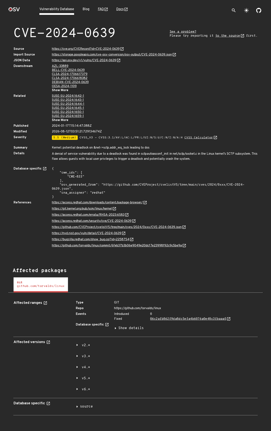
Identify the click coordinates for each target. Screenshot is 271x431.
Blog (86, 9)
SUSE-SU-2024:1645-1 (68, 108)
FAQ (101, 9)
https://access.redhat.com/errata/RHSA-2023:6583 (88, 215)
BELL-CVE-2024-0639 (68, 70)
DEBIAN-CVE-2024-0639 (70, 82)
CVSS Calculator (198, 137)
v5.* (86, 378)
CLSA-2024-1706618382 (69, 78)
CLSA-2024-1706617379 (69, 74)
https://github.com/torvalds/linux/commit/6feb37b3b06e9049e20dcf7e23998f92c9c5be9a (117, 246)
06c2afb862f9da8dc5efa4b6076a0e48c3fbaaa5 (188, 319)
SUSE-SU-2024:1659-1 (68, 116)
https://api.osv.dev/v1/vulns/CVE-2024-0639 (84, 60)
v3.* (86, 356)
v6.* (86, 389)
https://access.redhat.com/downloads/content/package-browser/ (97, 203)
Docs (120, 9)
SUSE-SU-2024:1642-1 (68, 96)
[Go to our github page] (258, 10)
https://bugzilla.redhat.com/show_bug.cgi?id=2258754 (90, 240)
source (86, 407)
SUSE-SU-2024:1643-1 (68, 100)
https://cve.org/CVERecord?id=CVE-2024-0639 (86, 49)
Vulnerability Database (56, 9)
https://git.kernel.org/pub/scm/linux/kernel (82, 209)
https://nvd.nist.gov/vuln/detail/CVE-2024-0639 (86, 233)
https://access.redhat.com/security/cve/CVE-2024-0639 (91, 221)
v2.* (86, 345)
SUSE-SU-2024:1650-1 (68, 112)
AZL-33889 (60, 66)
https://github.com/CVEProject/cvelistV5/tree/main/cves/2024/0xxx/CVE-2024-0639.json (117, 227)
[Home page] (14, 11)
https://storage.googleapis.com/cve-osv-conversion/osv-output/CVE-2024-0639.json (112, 55)
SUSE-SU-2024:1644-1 (68, 104)
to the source (227, 36)
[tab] (41, 284)
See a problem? (183, 32)
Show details (131, 328)
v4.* (86, 367)
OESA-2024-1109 (64, 86)
